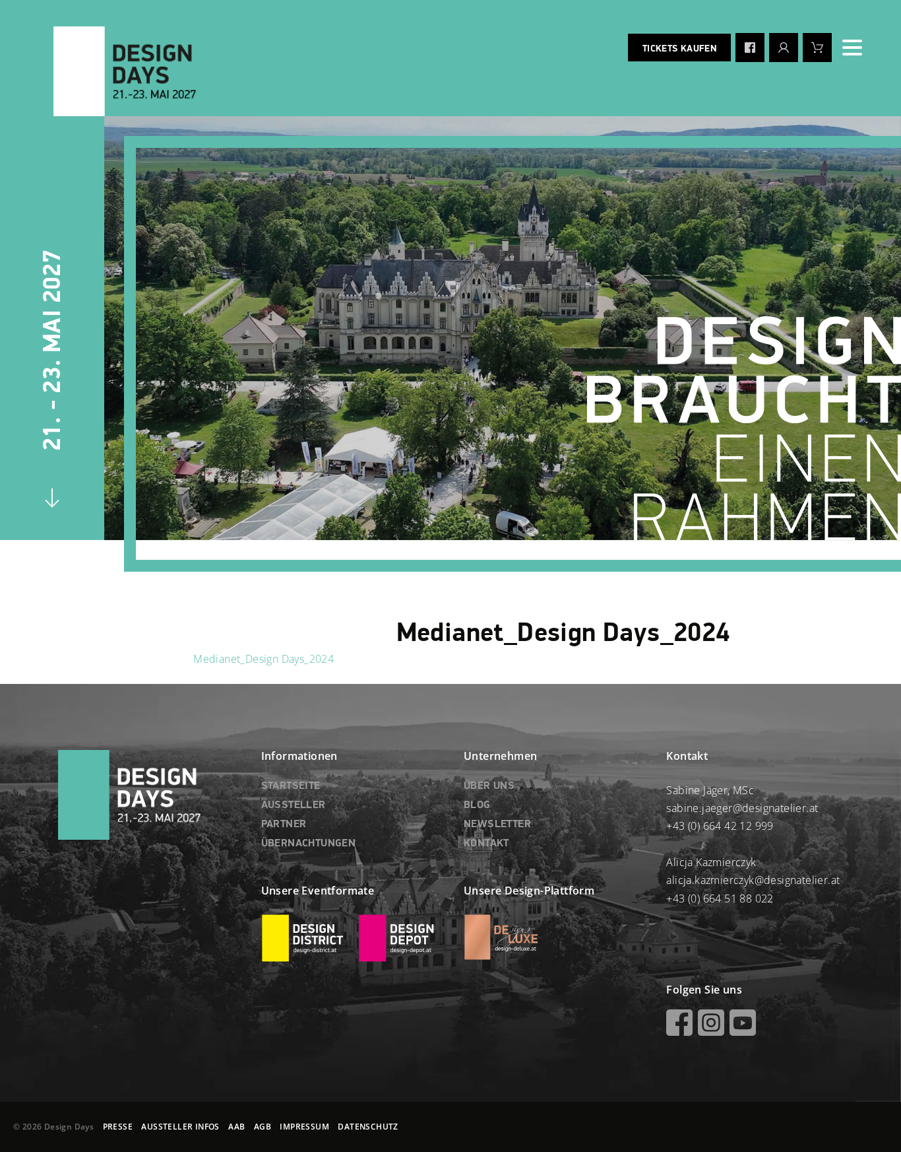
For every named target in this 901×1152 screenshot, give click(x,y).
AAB (236, 1126)
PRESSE (118, 1126)
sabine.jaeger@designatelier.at (742, 808)
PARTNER (284, 824)
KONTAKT (486, 843)
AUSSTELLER (293, 805)
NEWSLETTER (497, 824)
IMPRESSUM (304, 1126)
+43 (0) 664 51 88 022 (719, 898)
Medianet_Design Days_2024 (263, 659)
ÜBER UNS (489, 786)
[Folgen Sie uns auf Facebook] (749, 47)
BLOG (477, 805)
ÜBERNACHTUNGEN (308, 843)
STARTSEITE (291, 786)
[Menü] (852, 47)
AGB (262, 1126)
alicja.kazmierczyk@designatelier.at (753, 880)
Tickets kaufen (679, 48)
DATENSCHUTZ (368, 1126)
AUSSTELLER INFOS (180, 1126)
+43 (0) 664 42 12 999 (719, 826)
